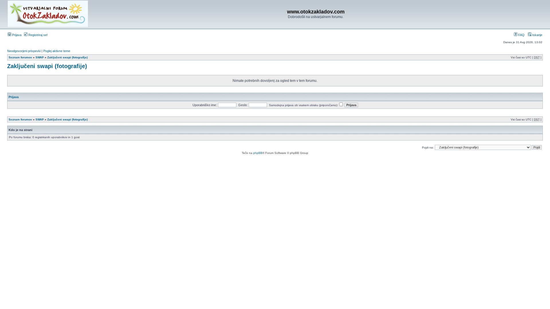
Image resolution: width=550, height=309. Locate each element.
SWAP (40, 57)
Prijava (16, 35)
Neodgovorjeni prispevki (24, 51)
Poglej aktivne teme (56, 51)
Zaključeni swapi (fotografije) (67, 57)
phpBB (257, 152)
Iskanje (536, 35)
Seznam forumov (20, 57)
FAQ (521, 35)
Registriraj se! (38, 35)
